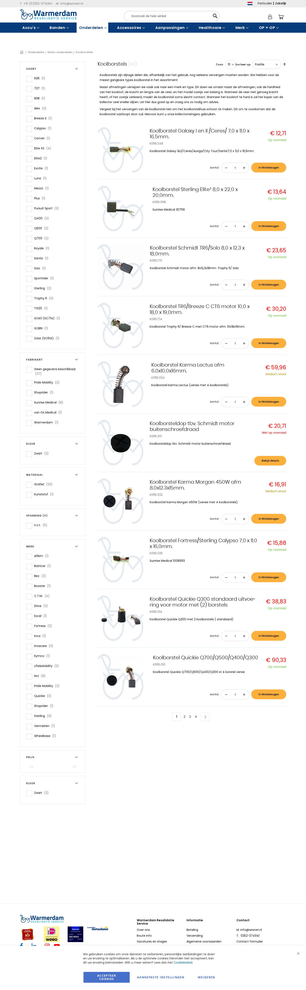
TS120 (42, 308)
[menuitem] (30, 27)
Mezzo (42, 188)
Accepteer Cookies (106, 977)
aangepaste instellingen (160, 977)
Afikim (42, 556)
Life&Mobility (47, 666)
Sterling (44, 288)
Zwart (42, 453)
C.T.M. (43, 596)
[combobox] (172, 16)
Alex (41, 108)
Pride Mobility (48, 382)
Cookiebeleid (183, 962)
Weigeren (206, 977)
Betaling (192, 930)
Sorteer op (242, 64)
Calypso (44, 128)
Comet (43, 138)
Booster (43, 586)
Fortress (44, 626)
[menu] (153, 27)
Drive (42, 606)
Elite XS (44, 148)
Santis (42, 258)
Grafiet (44, 484)
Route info (144, 936)
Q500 (42, 228)
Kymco (43, 656)
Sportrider (45, 278)
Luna (41, 178)
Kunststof (45, 494)
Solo (41, 268)
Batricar (43, 566)
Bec (41, 576)
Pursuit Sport (47, 208)
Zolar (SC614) (48, 338)
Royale (43, 248)
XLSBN (42, 328)
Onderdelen (36, 52)
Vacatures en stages (152, 941)
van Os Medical (49, 412)
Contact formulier (249, 941)
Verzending (195, 936)
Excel (42, 616)
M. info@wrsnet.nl (249, 930)
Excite (42, 168)
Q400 (42, 218)
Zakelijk (280, 3)
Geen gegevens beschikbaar (55, 371)
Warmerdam (47, 422)
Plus (41, 198)
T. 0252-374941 (248, 936)
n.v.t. (42, 525)
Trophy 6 (45, 298)
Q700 (42, 238)
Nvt (41, 676)
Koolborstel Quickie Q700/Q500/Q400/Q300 (205, 657)
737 (41, 88)
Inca (41, 636)
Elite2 (42, 158)
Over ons (143, 930)
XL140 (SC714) (48, 318)
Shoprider (45, 392)
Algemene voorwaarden (204, 941)
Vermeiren (45, 726)
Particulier (265, 3)
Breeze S (44, 118)
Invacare (45, 646)
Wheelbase (46, 736)
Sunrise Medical (50, 402)
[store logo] (48, 14)
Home (22, 52)
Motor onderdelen (60, 52)
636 (41, 78)
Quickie (44, 696)
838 (41, 98)
